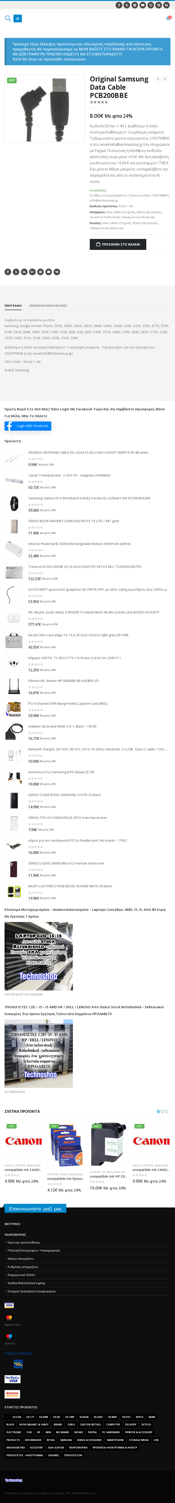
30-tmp (69, 1417)
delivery (130, 1424)
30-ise (56, 1417)
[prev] (158, 79)
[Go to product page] (14, 458)
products (13, 1440)
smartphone (115, 1440)
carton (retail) (90, 1424)
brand (58, 1424)
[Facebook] (119, 5)
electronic (13, 1432)
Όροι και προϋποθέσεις (24, 1242)
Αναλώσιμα (33, 1174)
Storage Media (139, 1440)
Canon (94, 1165)
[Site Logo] (26, 18)
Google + (32, 272)
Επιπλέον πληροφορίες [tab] (48, 306)
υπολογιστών (73, 1455)
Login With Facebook (32, 426)
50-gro (98, 1417)
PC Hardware (111, 1432)
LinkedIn (24, 272)
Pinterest (40, 272)
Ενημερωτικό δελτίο (21, 1275)
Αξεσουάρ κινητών (149, 212)
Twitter (16, 272)
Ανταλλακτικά (15, 1447)
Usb (156, 1440)
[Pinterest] (134, 5)
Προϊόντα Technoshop (105, 217)
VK (57, 272)
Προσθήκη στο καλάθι (121, 244)
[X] (127, 5)
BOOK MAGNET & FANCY (34, 1424)
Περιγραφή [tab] (13, 306)
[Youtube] (142, 5)
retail (51, 1440)
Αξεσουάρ (36, 1447)
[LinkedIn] (166, 5)
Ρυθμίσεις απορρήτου (23, 1267)
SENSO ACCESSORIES (89, 1440)
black (10, 1424)
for (29, 1432)
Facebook (8, 272)
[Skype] (158, 5)
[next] (165, 79)
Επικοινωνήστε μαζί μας (35, 1208)
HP (61, 1172)
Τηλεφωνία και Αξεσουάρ (138, 217)
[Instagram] (150, 5)
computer (113, 1424)
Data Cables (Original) (120, 212)
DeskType (10, 1174)
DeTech (146, 1424)
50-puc (126, 1417)
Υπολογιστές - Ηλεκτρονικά (24, 1455)
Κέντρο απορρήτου (21, 1259)
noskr (78, 1432)
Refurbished (33, 1440)
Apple (139, 1417)
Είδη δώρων (56, 1447)
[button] (8, 18)
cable (71, 1424)
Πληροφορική (78, 1447)
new (48, 1432)
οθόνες (53, 1455)
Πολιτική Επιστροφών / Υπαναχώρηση (34, 1250)
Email (48, 272)
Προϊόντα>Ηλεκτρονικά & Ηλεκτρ (115, 1447)
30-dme (43, 1417)
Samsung (66, 1440)
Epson (21, 1174)
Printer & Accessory (138, 1432)
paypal (92, 1432)
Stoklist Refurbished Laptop (26, 1283)
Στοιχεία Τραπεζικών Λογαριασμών (32, 1291)
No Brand (62, 1432)
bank (152, 1417)
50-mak (112, 1417)
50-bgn (84, 1417)
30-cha (17, 1417)
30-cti (30, 1417)
